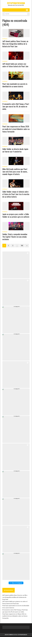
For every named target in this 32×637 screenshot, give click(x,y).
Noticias (4, 38)
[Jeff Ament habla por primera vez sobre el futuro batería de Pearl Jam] (16, 59)
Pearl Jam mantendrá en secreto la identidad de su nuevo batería (14, 85)
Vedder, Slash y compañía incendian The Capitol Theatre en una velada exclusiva (14, 237)
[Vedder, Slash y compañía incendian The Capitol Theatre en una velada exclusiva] (16, 229)
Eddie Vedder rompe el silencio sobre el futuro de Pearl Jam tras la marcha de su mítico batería (15, 194)
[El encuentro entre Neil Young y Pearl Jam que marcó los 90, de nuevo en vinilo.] (16, 99)
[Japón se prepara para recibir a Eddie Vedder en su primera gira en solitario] (16, 209)
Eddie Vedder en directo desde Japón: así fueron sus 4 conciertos (15, 150)
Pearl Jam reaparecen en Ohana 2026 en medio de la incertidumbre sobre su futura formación (16, 129)
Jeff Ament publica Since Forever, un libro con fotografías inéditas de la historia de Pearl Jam (15, 44)
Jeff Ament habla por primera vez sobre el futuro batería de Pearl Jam (15, 65)
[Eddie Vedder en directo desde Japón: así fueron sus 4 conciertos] (16, 144)
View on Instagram (17, 583)
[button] (16, 264)
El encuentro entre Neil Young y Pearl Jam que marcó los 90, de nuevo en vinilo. (15, 106)
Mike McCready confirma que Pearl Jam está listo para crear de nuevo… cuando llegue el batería (15, 172)
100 (22, 245)
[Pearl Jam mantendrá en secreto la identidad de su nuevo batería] (16, 79)
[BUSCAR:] (16, 14)
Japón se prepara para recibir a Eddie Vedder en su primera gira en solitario (15, 215)
